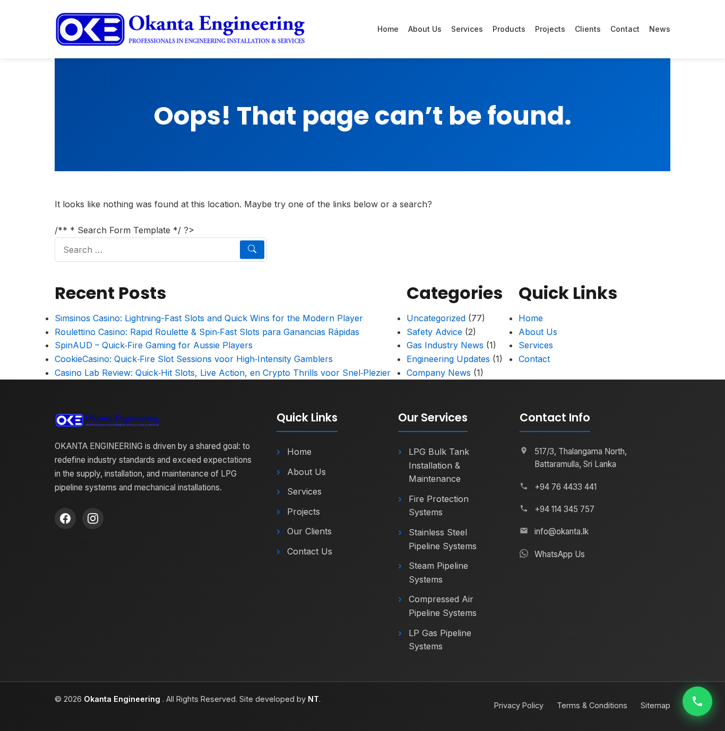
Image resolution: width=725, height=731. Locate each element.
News (659, 28)
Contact (625, 28)
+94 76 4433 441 (565, 487)
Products (509, 28)
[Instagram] (92, 518)
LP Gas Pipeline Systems (440, 640)
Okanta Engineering (123, 698)
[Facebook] (65, 518)
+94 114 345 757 (564, 509)
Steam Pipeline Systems (438, 572)
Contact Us (309, 551)
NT (313, 698)
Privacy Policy (518, 705)
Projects (550, 28)
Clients (588, 28)
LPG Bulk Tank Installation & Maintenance (439, 465)
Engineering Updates (448, 359)
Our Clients (309, 531)
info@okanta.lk (561, 531)
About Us (425, 28)
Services (467, 28)
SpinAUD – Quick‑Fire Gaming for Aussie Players (154, 345)
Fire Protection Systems (439, 506)
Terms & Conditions (592, 705)
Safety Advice (434, 332)
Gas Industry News (445, 345)
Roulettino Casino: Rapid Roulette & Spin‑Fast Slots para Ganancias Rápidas (207, 332)
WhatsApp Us (559, 554)
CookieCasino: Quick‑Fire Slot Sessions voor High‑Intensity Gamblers (194, 359)
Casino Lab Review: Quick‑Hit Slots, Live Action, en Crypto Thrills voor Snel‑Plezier (223, 372)
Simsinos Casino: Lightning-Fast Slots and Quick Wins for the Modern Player (209, 318)
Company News (439, 372)
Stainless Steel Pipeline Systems (443, 539)
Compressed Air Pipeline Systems (443, 606)
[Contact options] (697, 701)
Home (388, 28)
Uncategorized (436, 318)
